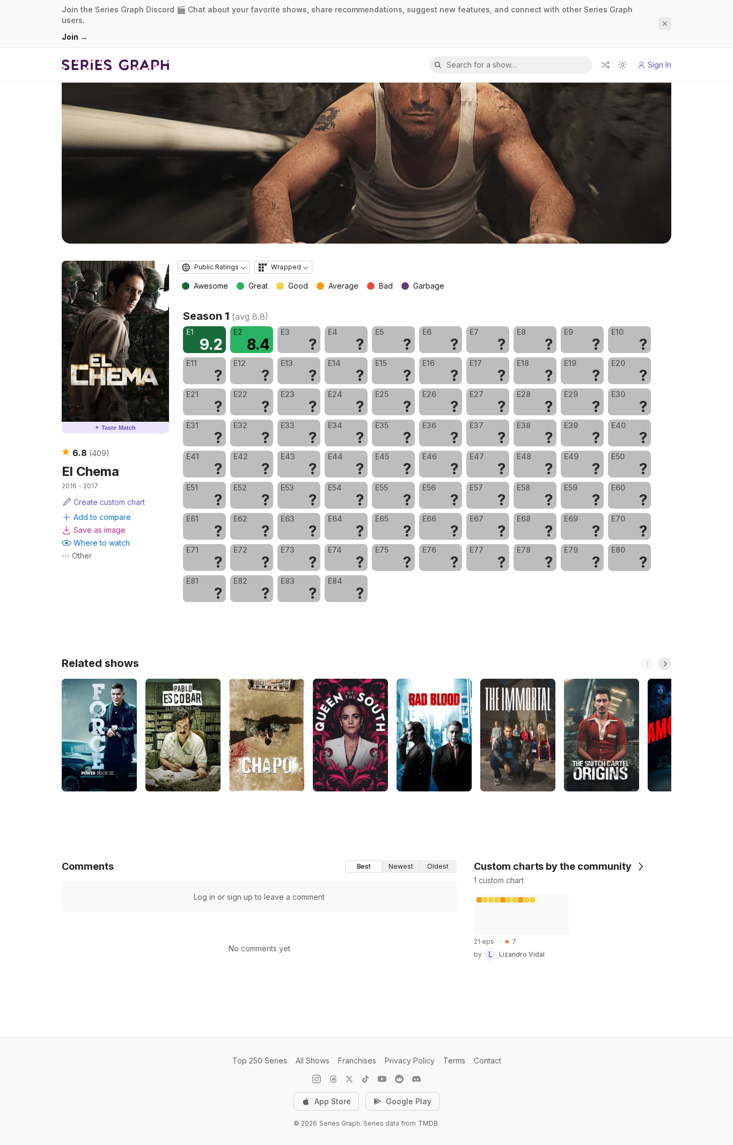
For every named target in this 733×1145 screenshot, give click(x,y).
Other (82, 555)
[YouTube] (382, 1079)
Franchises (357, 1060)
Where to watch (102, 542)
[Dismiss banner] (664, 23)
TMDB (428, 1123)
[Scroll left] (647, 663)
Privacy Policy (410, 1060)
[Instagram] (316, 1079)
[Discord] (416, 1079)
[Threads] (333, 1079)
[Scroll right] (664, 663)
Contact (487, 1060)
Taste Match (115, 427)
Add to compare (102, 517)
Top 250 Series (259, 1060)
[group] (401, 866)
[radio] (363, 866)
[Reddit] (399, 1079)
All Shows (312, 1060)
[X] (349, 1079)
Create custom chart (109, 502)
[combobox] (214, 267)
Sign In (659, 64)
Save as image (100, 529)
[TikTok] (365, 1079)
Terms (454, 1060)
